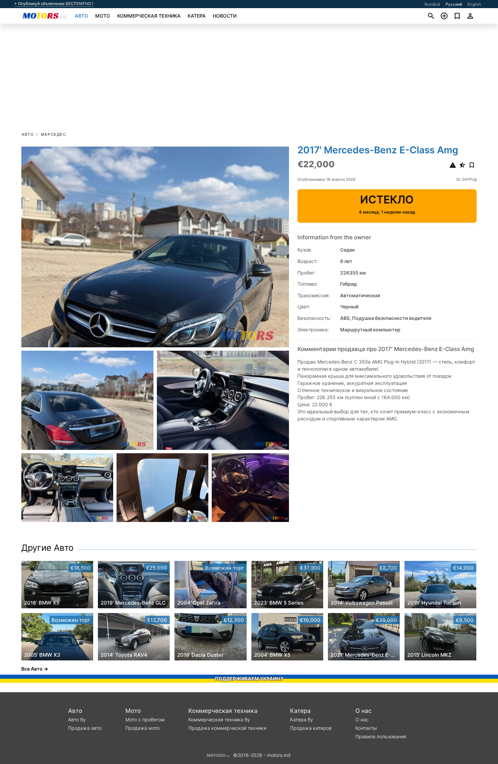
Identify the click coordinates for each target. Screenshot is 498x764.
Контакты (366, 728)
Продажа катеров (311, 728)
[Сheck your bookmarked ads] (457, 15)
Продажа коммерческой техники (227, 728)
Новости (224, 16)
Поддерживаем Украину (249, 678)
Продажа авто (85, 728)
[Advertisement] (249, 79)
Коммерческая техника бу (219, 719)
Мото (102, 16)
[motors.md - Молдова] (218, 754)
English (474, 4)
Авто (81, 16)
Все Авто (32, 669)
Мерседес (53, 134)
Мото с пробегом (145, 719)
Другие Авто (47, 548)
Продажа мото (142, 728)
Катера (197, 16)
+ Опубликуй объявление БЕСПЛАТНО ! (53, 3)
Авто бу (77, 719)
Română (432, 4)
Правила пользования (380, 736)
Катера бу (301, 719)
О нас (363, 710)
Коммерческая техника (149, 16)
